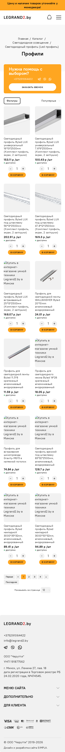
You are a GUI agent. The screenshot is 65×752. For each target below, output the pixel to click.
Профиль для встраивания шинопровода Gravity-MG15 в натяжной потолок (15, 455)
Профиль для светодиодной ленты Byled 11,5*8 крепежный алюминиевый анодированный (16, 379)
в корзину (16, 175)
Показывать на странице (27, 590)
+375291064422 (23, 79)
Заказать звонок (32, 87)
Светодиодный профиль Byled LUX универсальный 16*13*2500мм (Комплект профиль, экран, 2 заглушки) (16, 147)
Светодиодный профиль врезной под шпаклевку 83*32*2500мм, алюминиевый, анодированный (46, 456)
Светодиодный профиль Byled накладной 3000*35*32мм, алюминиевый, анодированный (13, 534)
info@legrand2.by (16, 640)
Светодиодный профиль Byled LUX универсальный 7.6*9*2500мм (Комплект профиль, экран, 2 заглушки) (47, 147)
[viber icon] (44, 79)
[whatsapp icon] (50, 79)
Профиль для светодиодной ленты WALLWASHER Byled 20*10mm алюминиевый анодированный (48, 301)
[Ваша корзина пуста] (49, 17)
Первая (9, 576)
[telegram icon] (39, 79)
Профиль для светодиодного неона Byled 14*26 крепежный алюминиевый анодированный (46, 379)
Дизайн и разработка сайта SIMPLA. (26, 747)
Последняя (11, 582)
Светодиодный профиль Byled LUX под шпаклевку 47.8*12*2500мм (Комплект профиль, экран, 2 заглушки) (47, 224)
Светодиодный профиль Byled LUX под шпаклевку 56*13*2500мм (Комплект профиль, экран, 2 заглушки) (16, 224)
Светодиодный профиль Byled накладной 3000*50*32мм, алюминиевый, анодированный (44, 534)
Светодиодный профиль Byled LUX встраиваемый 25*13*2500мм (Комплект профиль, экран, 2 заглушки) (16, 301)
